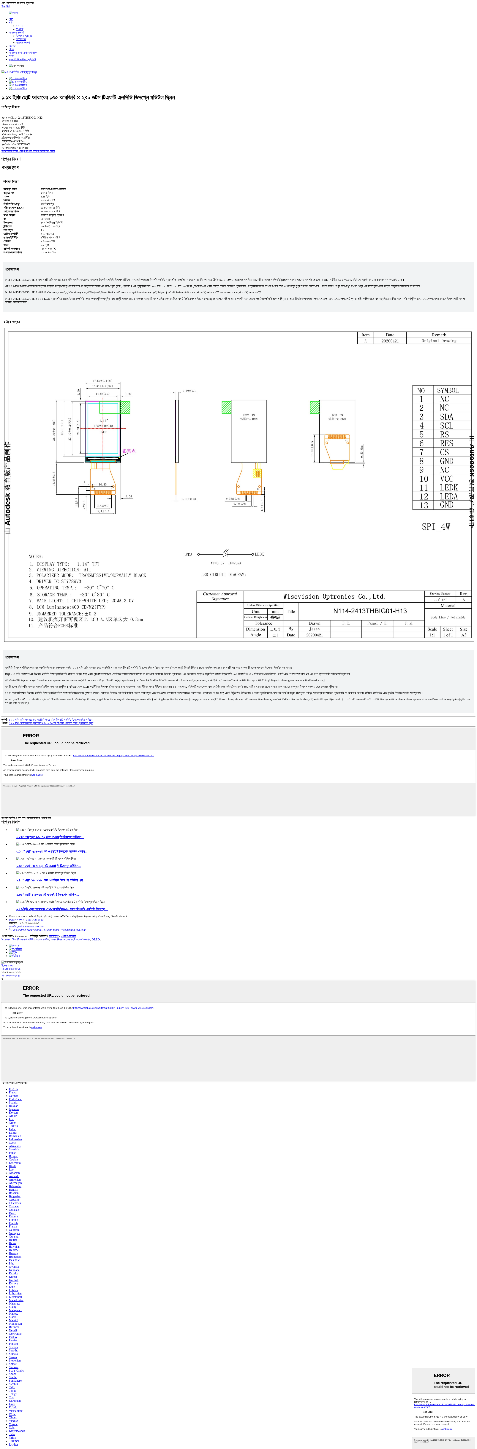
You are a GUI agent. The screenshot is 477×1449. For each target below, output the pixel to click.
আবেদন (12, 45)
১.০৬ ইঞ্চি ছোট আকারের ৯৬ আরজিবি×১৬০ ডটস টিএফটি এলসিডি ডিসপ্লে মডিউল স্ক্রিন (50, 719)
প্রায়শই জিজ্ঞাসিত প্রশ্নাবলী (22, 59)
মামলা (11, 49)
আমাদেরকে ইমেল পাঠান (12, 151)
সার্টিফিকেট (21, 39)
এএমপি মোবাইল (68, 936)
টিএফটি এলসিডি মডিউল (23, 939)
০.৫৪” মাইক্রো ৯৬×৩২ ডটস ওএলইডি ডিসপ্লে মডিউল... (50, 837)
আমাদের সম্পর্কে (16, 32)
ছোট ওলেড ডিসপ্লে (80, 939)
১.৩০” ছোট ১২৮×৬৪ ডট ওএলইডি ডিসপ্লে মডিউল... (47, 895)
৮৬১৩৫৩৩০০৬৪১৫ (10, 975)
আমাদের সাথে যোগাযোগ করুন (23, 52)
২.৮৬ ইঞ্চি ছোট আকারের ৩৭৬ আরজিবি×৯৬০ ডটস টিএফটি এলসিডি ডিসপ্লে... (62, 909)
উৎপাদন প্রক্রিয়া (24, 35)
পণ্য (11, 22)
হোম (11, 19)
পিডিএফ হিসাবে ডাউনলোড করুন (39, 151)
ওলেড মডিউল (42, 939)
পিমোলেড (5, 939)
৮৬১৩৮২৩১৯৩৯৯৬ (10, 968)
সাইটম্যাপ (54, 936)
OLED (20, 25)
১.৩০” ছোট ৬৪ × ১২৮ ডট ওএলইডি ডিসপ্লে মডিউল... (48, 866)
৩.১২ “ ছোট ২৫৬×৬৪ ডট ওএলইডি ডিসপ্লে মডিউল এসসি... (52, 851)
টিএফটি (19, 29)
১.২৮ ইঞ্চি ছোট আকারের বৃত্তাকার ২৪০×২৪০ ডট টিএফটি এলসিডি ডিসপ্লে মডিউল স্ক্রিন (51, 723)
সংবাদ (11, 56)
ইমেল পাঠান (6, 965)
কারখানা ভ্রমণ (23, 42)
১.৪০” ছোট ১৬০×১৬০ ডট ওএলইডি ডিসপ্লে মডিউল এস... (51, 880)
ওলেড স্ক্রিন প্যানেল (60, 939)
